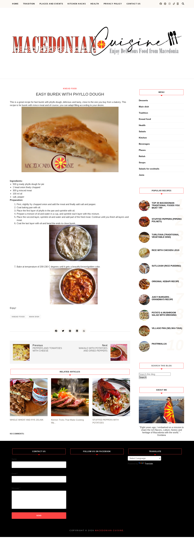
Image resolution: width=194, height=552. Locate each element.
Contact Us (134, 4)
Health (94, 4)
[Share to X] (63, 330)
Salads (142, 131)
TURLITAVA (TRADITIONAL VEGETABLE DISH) (165, 235)
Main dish (34, 317)
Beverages (144, 144)
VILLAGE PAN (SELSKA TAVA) (167, 328)
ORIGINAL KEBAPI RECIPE (165, 281)
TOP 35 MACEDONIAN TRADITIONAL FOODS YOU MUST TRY (166, 205)
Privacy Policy (113, 4)
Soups (142, 162)
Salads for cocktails (149, 168)
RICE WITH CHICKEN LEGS (165, 250)
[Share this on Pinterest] (70, 330)
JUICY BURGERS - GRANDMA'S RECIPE (162, 298)
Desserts (143, 100)
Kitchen (143, 137)
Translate (149, 463)
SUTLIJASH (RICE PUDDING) (166, 266)
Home (15, 4)
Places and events (51, 4)
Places (142, 150)
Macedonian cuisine (109, 530)
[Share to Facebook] (56, 330)
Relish (142, 156)
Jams (141, 175)
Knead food (70, 89)
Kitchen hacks (77, 4)
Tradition (29, 4)
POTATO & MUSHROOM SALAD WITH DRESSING (164, 313)
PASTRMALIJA (159, 344)
